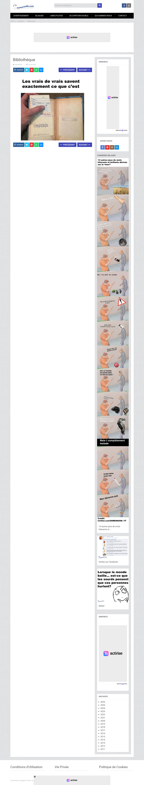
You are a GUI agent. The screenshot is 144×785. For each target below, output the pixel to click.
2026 (102, 702)
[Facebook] (102, 147)
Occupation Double (78, 16)
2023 (102, 711)
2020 (102, 721)
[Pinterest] (107, 147)
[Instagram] (112, 147)
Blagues (39, 16)
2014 (102, 739)
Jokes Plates (56, 16)
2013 (102, 743)
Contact (122, 16)
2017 (102, 730)
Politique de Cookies (113, 767)
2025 (102, 705)
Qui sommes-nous (103, 16)
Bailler (102, 606)
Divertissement (21, 16)
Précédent (69, 70)
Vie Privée (62, 767)
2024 (102, 708)
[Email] (117, 147)
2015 (102, 736)
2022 (102, 714)
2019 (102, 724)
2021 (102, 717)
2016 (102, 733)
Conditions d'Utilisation (26, 767)
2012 (102, 746)
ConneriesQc (18, 64)
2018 (102, 727)
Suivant (83, 70)
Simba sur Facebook (108, 562)
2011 (102, 749)
